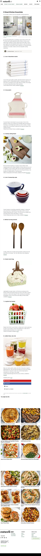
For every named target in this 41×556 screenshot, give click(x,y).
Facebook (7, 383)
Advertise (33, 533)
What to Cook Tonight (9, 4)
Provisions (28, 172)
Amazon (22, 85)
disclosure (25, 393)
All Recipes (13, 533)
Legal (33, 535)
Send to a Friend (9, 389)
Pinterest (7, 380)
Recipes (25, 4)
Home (2, 4)
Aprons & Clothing (8, 36)
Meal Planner (19, 4)
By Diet (30, 4)
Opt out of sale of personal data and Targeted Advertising (36, 538)
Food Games (36, 4)
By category (13, 534)
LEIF (17, 331)
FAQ (22, 535)
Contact (23, 534)
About (22, 533)
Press (33, 534)
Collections (13, 535)
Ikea (11, 377)
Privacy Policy (34, 536)
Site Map (22, 536)
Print (6, 386)
